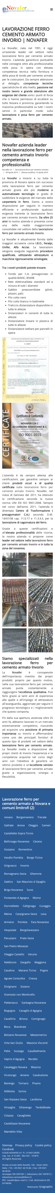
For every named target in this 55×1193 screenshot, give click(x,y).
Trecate (41, 817)
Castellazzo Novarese (17, 1123)
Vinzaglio (9, 1107)
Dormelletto (11, 906)
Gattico (8, 881)
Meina (8, 914)
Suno (30, 890)
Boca (7, 1026)
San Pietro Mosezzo (16, 946)
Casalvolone (40, 1075)
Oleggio (33, 825)
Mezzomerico (38, 1035)
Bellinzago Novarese (16, 841)
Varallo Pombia (13, 857)
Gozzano (9, 849)
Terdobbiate (42, 1107)
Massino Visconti (37, 1043)
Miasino (36, 1067)
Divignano (10, 986)
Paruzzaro (10, 938)
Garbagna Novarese (34, 1002)
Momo (37, 898)
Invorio (24, 865)
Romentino (25, 849)
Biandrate (20, 1026)
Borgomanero (25, 817)
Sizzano (25, 986)
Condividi (8, 1149)
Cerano (37, 841)
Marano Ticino (27, 970)
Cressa (33, 978)
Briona (23, 1018)
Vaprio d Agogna (14, 1059)
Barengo (9, 1083)
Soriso (22, 1091)
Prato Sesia (27, 938)
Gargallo (25, 962)
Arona (21, 825)
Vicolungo (10, 1075)
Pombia (22, 922)
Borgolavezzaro (29, 930)
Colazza (8, 1115)
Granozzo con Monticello (19, 994)
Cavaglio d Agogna (30, 1010)
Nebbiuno (10, 962)
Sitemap (7, 1145)
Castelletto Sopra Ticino (18, 833)
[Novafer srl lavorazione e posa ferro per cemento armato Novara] (18, 9)
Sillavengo (25, 1107)
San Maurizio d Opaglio (31, 881)
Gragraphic (46, 1186)
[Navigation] (51, 9)
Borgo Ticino (35, 857)
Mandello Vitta (13, 1131)
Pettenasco (11, 1002)
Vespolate (10, 930)
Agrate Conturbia (14, 978)
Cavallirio (10, 1018)
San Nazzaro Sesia (15, 1099)
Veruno (32, 954)
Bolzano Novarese (15, 1035)
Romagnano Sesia (15, 873)
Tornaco (23, 1083)
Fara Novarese (40, 922)
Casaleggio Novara (15, 1067)
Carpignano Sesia (26, 914)
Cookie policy (43, 1145)
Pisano (36, 1083)
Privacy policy (23, 1145)
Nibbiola (9, 1091)
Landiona (36, 1099)
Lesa (43, 914)
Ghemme (36, 873)
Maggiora (40, 962)
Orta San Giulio (13, 1043)
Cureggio (44, 906)
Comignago (38, 1018)
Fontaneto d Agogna (16, 898)
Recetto (33, 1059)
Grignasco (10, 865)
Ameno (24, 1075)
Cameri (46, 825)
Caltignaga (29, 906)
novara (8, 817)
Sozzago (19, 1051)
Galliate (8, 825)
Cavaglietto (24, 1115)
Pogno (44, 970)
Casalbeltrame (36, 1051)
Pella (7, 1051)
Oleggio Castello (14, 954)
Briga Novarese (13, 890)
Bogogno (9, 1010)
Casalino (9, 970)
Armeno (9, 922)
